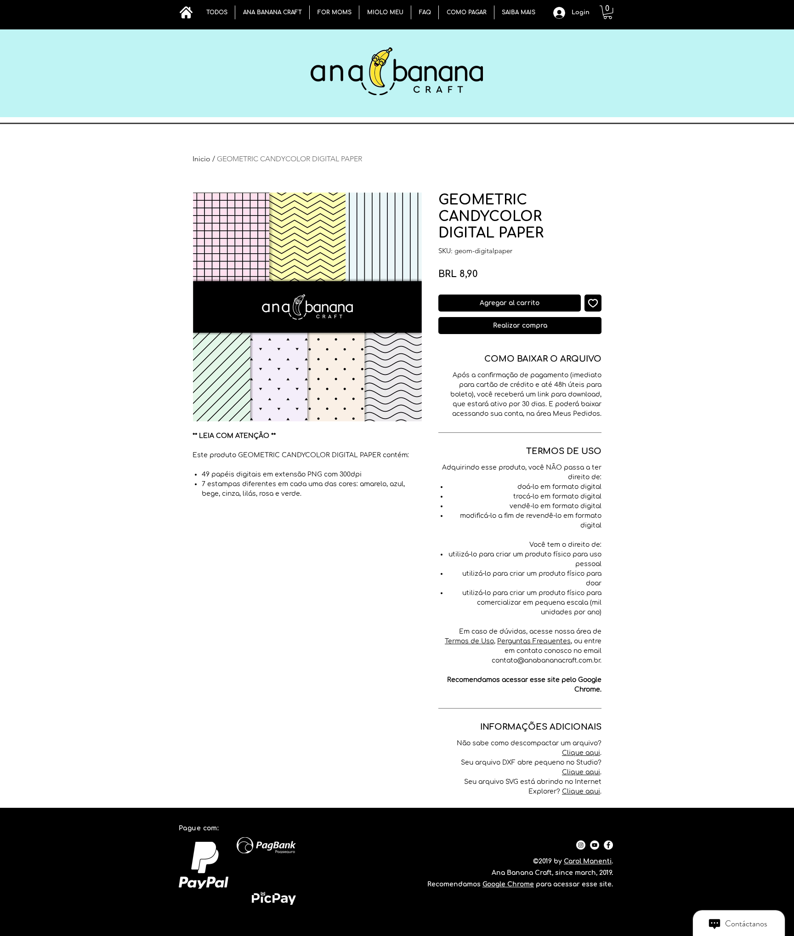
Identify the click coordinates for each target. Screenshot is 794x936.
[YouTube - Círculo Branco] (594, 845)
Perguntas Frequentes (534, 641)
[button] (272, 12)
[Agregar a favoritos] (592, 303)
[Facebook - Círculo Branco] (608, 845)
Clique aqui (581, 752)
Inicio (201, 158)
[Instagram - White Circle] (580, 845)
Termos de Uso (469, 641)
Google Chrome (508, 884)
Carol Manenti (588, 861)
